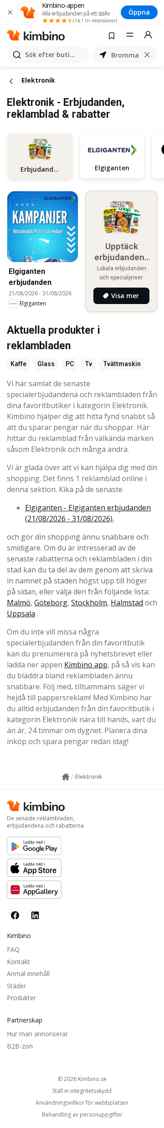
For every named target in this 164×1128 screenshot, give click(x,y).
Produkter (21, 997)
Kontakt (18, 961)
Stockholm (89, 603)
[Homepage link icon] (65, 777)
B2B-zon (20, 1046)
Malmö (19, 603)
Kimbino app (86, 665)
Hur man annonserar (37, 1033)
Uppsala (21, 614)
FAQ (13, 949)
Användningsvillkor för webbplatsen (82, 1103)
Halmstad (127, 603)
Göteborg (50, 603)
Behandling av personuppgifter (82, 1114)
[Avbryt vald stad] (147, 54)
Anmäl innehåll (28, 973)
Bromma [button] (125, 55)
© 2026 (82, 1079)
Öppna (139, 12)
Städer (16, 985)
